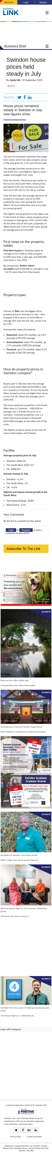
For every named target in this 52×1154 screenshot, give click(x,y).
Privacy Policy (15, 1137)
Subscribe (8, 2)
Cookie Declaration (34, 1137)
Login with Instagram (10, 1029)
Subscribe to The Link (23, 549)
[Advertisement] (26, 947)
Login (25, 2)
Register (43, 2)
